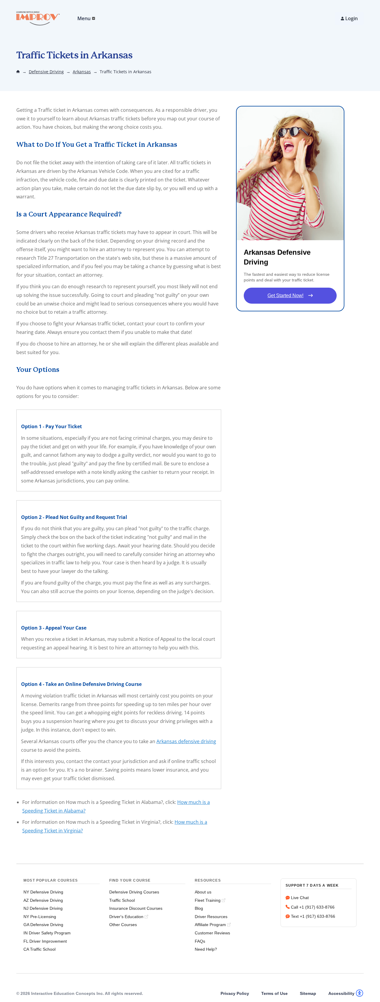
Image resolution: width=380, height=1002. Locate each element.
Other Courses (123, 924)
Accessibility (341, 993)
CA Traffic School (39, 949)
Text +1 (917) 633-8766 (313, 916)
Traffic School (122, 900)
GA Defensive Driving (43, 924)
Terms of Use (274, 993)
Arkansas (82, 72)
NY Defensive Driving (43, 892)
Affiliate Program (210, 924)
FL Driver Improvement (45, 941)
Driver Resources (211, 916)
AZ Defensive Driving (43, 900)
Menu (84, 18)
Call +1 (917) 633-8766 (313, 907)
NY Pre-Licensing (39, 916)
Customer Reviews (212, 933)
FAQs (200, 941)
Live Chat (300, 897)
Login (351, 18)
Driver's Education (126, 916)
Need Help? (206, 949)
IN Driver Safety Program (47, 933)
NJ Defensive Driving (43, 908)
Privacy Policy (235, 993)
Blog (199, 908)
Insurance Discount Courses (135, 908)
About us (203, 892)
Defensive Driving (46, 72)
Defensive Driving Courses (134, 892)
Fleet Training (208, 900)
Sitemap (308, 993)
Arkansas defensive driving (186, 741)
